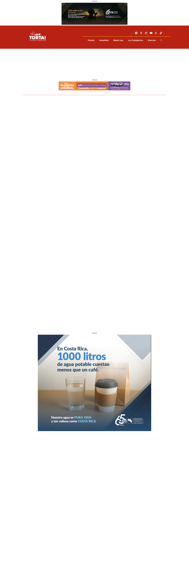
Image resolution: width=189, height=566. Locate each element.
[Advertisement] (94, 63)
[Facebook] (136, 32)
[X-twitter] (141, 32)
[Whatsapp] (155, 32)
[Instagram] (146, 32)
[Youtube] (151, 32)
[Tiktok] (160, 32)
